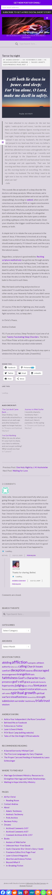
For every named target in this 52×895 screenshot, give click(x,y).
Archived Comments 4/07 (17, 831)
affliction (20, 662)
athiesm (40, 663)
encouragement (9, 674)
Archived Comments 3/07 (17, 828)
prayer (15, 689)
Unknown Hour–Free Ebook (18, 845)
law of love (28, 686)
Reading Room (12, 800)
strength (40, 696)
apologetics (32, 663)
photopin (23, 886)
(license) (29, 886)
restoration (34, 689)
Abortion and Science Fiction (18, 859)
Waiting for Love (20, 470)
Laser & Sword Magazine (17, 855)
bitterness (14, 667)
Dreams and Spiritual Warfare (15, 62)
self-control (6, 693)
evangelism (23, 674)
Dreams (7, 824)
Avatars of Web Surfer (16, 842)
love (36, 685)
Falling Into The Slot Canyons (36, 883)
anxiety (41, 62)
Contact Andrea (11, 804)
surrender (20, 701)
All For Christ (10, 797)
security (44, 689)
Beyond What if (13, 862)
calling (22, 666)
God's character (28, 678)
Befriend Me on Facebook (15, 722)
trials (39, 700)
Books (7, 838)
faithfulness (10, 678)
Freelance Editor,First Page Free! (21, 852)
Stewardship (31, 697)
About (6, 807)
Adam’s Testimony (14, 811)
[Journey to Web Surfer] (36, 418)
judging (19, 685)
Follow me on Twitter (13, 726)
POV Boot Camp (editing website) (19, 732)
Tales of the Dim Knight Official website (21, 736)
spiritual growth (23, 693)
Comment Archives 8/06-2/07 (19, 835)
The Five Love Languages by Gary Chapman (23, 754)
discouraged (41, 670)
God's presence (9, 65)
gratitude (35, 682)
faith (33, 674)
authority (6, 666)
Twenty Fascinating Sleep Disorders (23, 337)
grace (27, 681)
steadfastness (19, 696)
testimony (30, 701)
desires (29, 670)
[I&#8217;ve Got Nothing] (13, 443)
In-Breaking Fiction (14, 865)
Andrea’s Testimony (14, 814)
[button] (26, 26)
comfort (6, 670)
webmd (30, 200)
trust (46, 700)
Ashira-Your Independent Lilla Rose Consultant (24, 719)
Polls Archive (12, 817)
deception (18, 670)
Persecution (7, 689)
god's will (18, 681)
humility (11, 685)
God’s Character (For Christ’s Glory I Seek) (24, 849)
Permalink (31, 555)
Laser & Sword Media (13, 729)
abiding (6, 662)
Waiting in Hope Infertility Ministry (19, 782)
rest (24, 65)
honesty (42, 682)
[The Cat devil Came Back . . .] (13, 420)
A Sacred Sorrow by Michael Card (18, 750)
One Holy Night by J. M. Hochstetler (32, 467)
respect (22, 689)
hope (4, 685)
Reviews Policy (10, 821)
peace (19, 65)
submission (8, 700)
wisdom (6, 704)
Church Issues (35, 666)
